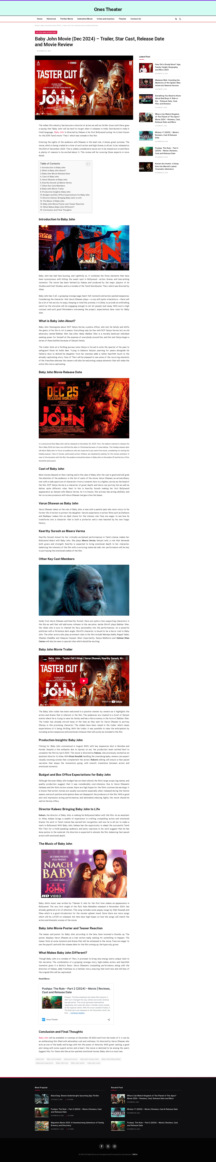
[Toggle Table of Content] (87, 164)
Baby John (59, 132)
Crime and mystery (105, 19)
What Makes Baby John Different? (58, 207)
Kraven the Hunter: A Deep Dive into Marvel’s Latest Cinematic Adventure (167, 166)
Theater (122, 19)
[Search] (176, 19)
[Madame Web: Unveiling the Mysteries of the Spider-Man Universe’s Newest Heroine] (146, 83)
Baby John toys (62, 1063)
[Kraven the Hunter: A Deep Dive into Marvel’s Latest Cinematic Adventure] (146, 167)
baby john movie (70, 1059)
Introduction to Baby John (53, 167)
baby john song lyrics (44, 1063)
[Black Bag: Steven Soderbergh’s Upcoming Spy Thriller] (42, 1099)
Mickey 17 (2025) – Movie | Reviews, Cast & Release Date (167, 135)
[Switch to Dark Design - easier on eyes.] (180, 19)
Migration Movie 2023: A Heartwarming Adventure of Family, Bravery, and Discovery (77, 1124)
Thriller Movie (66, 19)
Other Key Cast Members (53, 186)
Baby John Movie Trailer (53, 189)
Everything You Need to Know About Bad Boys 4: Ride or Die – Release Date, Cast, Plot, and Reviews (168, 100)
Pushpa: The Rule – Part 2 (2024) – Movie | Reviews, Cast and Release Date (166, 151)
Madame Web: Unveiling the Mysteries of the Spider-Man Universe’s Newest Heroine (167, 83)
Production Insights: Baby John (56, 192)
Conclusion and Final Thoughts (57, 210)
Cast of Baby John (50, 177)
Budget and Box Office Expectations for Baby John (66, 195)
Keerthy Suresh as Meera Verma (57, 183)
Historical (51, 19)
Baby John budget (54, 1059)
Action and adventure (46, 32)
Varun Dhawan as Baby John (54, 180)
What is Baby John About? (54, 170)
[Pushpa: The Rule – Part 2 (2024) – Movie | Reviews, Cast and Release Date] (146, 151)
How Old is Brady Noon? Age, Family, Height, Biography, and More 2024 (168, 67)
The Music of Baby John (53, 201)
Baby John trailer (78, 1063)
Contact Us (135, 19)
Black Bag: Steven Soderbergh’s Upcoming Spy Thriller (75, 1096)
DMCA (134, 1154)
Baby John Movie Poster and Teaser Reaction (63, 204)
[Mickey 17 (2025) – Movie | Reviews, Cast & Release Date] (146, 135)
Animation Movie (84, 19)
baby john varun (94, 1063)
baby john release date (89, 1059)
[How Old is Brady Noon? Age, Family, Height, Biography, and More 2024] (146, 68)
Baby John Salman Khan (111, 1059)
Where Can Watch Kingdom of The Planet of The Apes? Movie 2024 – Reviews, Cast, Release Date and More (167, 118)
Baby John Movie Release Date (56, 174)
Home (39, 19)
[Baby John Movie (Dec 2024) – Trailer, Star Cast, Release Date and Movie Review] (84, 88)
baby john (40, 1059)
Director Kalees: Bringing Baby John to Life (62, 198)
